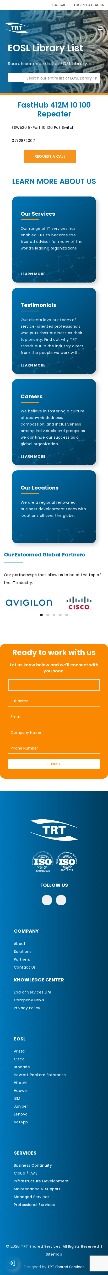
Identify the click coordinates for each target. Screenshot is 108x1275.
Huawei (21, 1090)
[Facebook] (47, 900)
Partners (22, 959)
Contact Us (25, 967)
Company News (29, 1000)
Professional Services (34, 1204)
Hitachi (21, 1082)
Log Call (17, 1259)
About (20, 943)
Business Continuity (33, 1165)
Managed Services (32, 1196)
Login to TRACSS (18, 1266)
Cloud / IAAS (26, 1173)
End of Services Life (33, 992)
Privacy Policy (27, 1008)
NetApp (21, 1122)
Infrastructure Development (41, 1181)
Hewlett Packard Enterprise (40, 1074)
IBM (17, 1098)
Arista (19, 1051)
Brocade (22, 1067)
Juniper (21, 1106)
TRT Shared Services (65, 1266)
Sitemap (54, 1254)
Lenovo (21, 1114)
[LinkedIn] (61, 900)
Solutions (23, 951)
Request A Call (50, 156)
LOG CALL (59, 5)
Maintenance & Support (37, 1189)
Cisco (19, 1059)
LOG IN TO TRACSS (89, 5)
